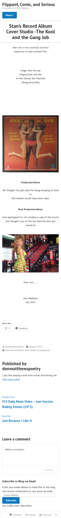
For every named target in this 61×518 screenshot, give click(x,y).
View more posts (11, 379)
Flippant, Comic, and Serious (28, 4)
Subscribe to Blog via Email (19, 481)
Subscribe (11, 500)
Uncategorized (43, 350)
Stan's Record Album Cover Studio (20, 350)
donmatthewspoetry (14, 346)
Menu (11, 15)
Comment (48, 470)
